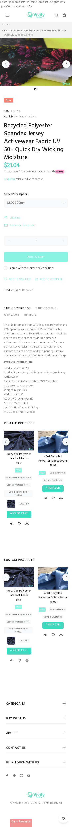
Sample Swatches (52, 480)
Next (66, 64)
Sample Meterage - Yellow (18, 493)
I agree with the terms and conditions (31, 268)
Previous (6, 64)
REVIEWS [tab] (30, 315)
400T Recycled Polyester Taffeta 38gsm (53, 458)
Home (5, 25)
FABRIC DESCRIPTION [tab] (17, 308)
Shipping (9, 179)
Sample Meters (57, 473)
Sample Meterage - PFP (18, 485)
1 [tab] (35, 89)
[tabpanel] (36, 62)
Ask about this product (23, 225)
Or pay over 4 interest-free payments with (29, 171)
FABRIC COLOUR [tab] (46, 308)
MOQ (18, 470)
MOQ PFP (24, 504)
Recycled (27, 290)
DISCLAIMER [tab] (11, 315)
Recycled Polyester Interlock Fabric (19, 456)
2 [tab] (37, 89)
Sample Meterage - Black (18, 478)
